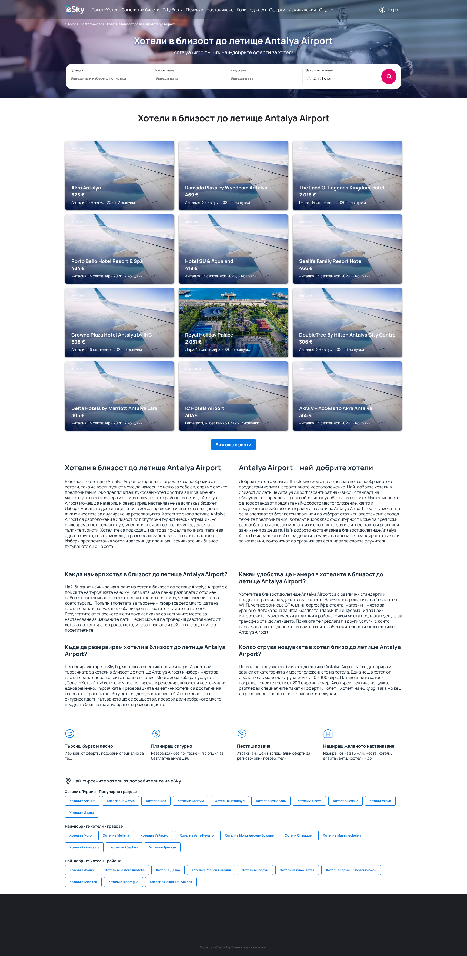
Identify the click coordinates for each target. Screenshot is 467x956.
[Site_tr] (169, 910)
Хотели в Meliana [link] (116, 835)
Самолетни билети (140, 10)
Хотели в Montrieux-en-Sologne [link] (249, 835)
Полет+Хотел (104, 10)
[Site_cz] (185, 910)
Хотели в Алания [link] (82, 800)
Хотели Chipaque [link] (298, 835)
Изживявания (302, 10)
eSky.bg (70, 24)
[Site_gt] (331, 910)
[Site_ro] (120, 910)
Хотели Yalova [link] (380, 800)
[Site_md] (201, 910)
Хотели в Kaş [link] (156, 800)
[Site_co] (250, 910)
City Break (173, 10)
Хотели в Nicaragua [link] (123, 882)
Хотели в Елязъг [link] (345, 800)
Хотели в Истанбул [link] (230, 800)
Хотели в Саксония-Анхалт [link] (171, 882)
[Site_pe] (152, 910)
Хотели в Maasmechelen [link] (342, 835)
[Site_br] (104, 910)
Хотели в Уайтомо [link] (154, 835)
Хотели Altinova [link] (309, 800)
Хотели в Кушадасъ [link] (271, 800)
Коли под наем (251, 10)
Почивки (194, 10)
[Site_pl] (136, 910)
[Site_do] (266, 910)
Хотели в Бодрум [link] (190, 800)
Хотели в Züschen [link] (124, 847)
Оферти (277, 10)
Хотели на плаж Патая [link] (297, 870)
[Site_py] (363, 910)
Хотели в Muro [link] (80, 835)
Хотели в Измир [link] (81, 812)
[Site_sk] (217, 910)
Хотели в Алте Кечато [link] (197, 835)
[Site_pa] (282, 910)
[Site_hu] (233, 910)
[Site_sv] (298, 910)
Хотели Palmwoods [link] (84, 847)
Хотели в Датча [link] (168, 870)
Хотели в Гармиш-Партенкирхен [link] (351, 870)
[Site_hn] (347, 910)
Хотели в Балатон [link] (83, 882)
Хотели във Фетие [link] (121, 800)
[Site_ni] (315, 910)
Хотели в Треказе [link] (162, 847)
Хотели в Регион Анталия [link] (211, 870)
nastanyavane (91, 24)
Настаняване (220, 10)
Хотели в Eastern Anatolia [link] (125, 870)
